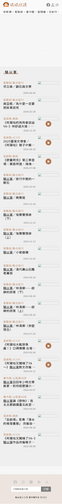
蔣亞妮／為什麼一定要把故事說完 (19, 105)
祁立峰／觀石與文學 (17, 86)
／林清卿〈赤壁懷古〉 (19, 327)
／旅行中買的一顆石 (19, 181)
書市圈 (30, 11)
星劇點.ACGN (11, 137)
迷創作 (53, 11)
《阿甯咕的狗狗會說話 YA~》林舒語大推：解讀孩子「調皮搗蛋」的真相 (19, 128)
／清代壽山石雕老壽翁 (19, 271)
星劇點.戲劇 (10, 118)
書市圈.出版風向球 (15, 378)
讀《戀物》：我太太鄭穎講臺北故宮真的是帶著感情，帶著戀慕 (19, 406)
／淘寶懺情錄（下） (17, 216)
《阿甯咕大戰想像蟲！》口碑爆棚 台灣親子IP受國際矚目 (19, 348)
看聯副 (19, 11)
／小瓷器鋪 (15, 252)
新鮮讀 (7, 11)
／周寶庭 (14, 197)
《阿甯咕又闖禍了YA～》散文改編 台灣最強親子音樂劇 (19, 367)
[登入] (52, 5)
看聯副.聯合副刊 (13, 82)
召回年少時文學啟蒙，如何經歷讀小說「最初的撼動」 (19, 386)
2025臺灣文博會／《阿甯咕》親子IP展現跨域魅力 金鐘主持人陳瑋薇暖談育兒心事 (19, 147)
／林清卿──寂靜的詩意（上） (19, 309)
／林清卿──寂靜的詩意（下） (19, 290)
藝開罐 (42, 11)
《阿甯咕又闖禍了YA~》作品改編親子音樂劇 (20, 442)
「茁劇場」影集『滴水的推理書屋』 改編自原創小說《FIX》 (19, 423)
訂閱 (45, 489)
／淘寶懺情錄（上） (17, 235)
